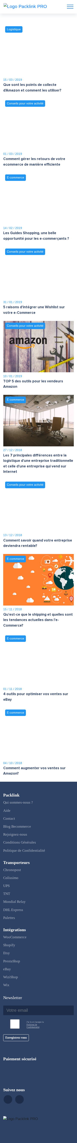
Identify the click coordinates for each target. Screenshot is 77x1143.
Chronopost (12, 870)
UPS (6, 886)
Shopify (9, 945)
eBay (7, 969)
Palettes (9, 918)
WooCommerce (15, 937)
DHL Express (13, 910)
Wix (6, 985)
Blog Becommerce (17, 826)
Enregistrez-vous (16, 1037)
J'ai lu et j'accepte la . (35, 1024)
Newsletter (12, 997)
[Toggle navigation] (70, 6)
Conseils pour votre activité (25, 103)
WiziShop (10, 977)
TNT (6, 894)
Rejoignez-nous (15, 834)
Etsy (6, 953)
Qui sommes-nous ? (18, 802)
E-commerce (15, 177)
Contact (9, 818)
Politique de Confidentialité (24, 850)
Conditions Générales (19, 842)
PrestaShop (11, 961)
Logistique (14, 29)
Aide (6, 811)
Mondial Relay (14, 902)
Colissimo (10, 878)
